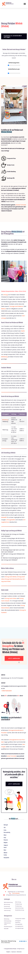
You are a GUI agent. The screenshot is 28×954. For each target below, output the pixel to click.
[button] (24, 4)
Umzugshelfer (10, 520)
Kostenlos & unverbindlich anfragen (13, 36)
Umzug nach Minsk (10, 577)
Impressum (14, 952)
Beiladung (4, 357)
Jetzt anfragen (14, 658)
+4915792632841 (6, 691)
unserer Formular (20, 205)
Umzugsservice (8, 915)
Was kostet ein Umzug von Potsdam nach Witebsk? (12, 535)
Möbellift (4, 517)
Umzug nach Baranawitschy (13, 579)
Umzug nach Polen (10, 598)
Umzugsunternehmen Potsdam (10, 949)
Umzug (5, 295)
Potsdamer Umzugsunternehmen (7, 291)
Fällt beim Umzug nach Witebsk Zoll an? (12, 555)
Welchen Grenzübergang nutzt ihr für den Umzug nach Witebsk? (13, 559)
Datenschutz (19, 952)
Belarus (16, 291)
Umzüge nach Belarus (16, 306)
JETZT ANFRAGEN (14, 784)
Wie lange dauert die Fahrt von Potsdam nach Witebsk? (13, 551)
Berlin (23, 331)
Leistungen (7, 899)
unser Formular (11, 756)
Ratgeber (8, 952)
